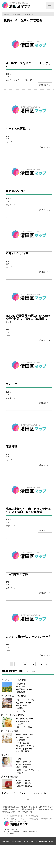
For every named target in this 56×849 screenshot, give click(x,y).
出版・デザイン (24, 761)
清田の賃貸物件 (24, 780)
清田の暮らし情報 (9, 730)
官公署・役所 (23, 751)
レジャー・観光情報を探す (11, 815)
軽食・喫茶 (22, 705)
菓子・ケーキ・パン (26, 699)
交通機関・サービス (26, 689)
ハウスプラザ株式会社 (10, 830)
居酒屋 (20, 708)
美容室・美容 (23, 737)
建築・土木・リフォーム (28, 769)
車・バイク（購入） (26, 726)
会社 (19, 758)
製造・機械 (22, 767)
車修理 (20, 772)
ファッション (23, 721)
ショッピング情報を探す (10, 818)
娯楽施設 (21, 692)
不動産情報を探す (47, 818)
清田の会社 (6, 754)
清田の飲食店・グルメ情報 (13, 695)
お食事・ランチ (24, 702)
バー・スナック (24, 711)
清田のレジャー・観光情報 (13, 679)
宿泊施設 (21, 683)
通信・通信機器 (24, 764)
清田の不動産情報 (9, 776)
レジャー (21, 686)
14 (41, 664)
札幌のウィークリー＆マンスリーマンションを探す (24, 793)
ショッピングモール (26, 718)
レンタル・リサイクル (27, 745)
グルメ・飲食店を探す (30, 815)
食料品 (20, 724)
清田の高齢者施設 (25, 785)
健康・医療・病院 (25, 734)
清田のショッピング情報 (12, 714)
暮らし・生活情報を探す (29, 818)
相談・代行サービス (26, 748)
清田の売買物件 (24, 783)
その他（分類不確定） (25, 79)
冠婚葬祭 (21, 740)
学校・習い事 (23, 742)
